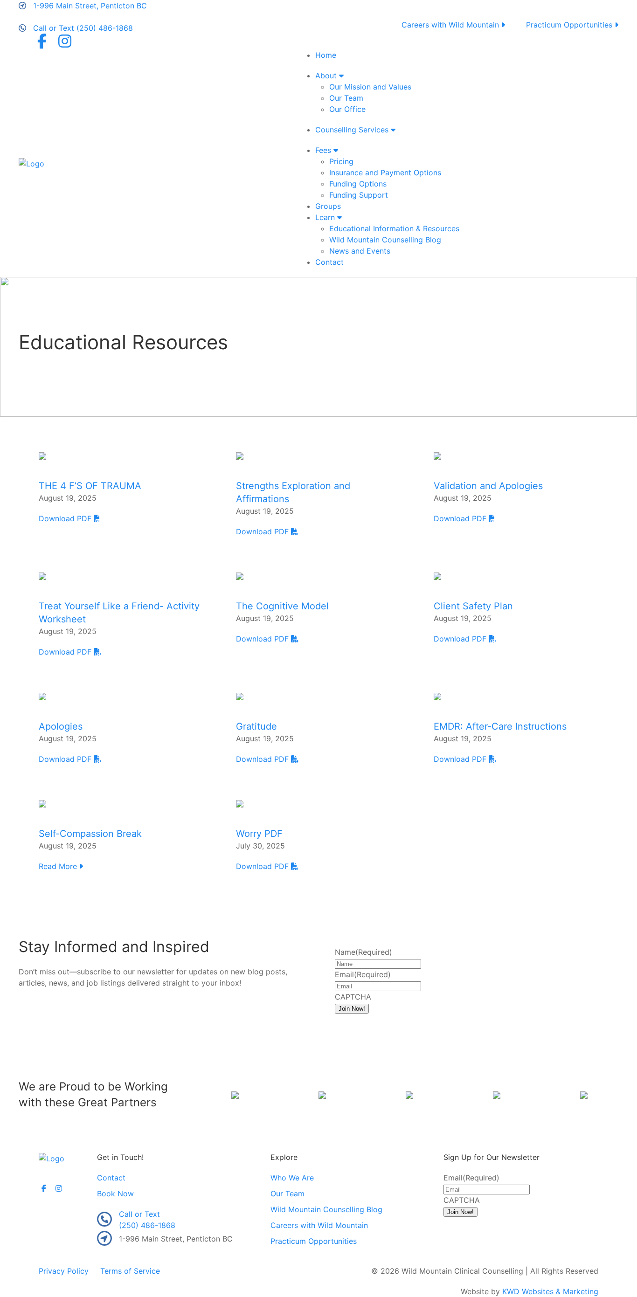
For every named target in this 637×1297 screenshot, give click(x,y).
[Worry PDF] (239, 802)
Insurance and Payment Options (385, 172)
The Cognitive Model (282, 606)
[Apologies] (42, 695)
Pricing (341, 161)
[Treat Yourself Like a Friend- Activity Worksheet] (42, 575)
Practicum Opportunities (570, 24)
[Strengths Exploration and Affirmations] (239, 455)
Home (325, 55)
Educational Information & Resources (394, 228)
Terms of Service (130, 1271)
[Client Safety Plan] (437, 575)
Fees (324, 150)
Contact (329, 262)
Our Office (347, 109)
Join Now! (352, 1008)
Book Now (115, 1193)
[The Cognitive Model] (239, 575)
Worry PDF (259, 833)
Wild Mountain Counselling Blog (385, 239)
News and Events (359, 250)
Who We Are (292, 1177)
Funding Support (358, 195)
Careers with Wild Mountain (451, 24)
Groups (328, 206)
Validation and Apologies (488, 485)
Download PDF (66, 518)
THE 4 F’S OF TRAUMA (90, 485)
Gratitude (256, 726)
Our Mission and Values (370, 86)
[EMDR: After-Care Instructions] (437, 695)
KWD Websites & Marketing (550, 1291)
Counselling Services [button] (353, 129)
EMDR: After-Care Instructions (500, 726)
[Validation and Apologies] (437, 455)
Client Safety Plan (473, 606)
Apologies (61, 726)
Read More (59, 866)
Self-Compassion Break (90, 833)
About (327, 75)
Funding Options (358, 183)
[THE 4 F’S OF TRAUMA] (42, 455)
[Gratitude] (239, 695)
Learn (326, 217)
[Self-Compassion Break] (42, 802)
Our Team (346, 98)
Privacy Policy (64, 1271)
